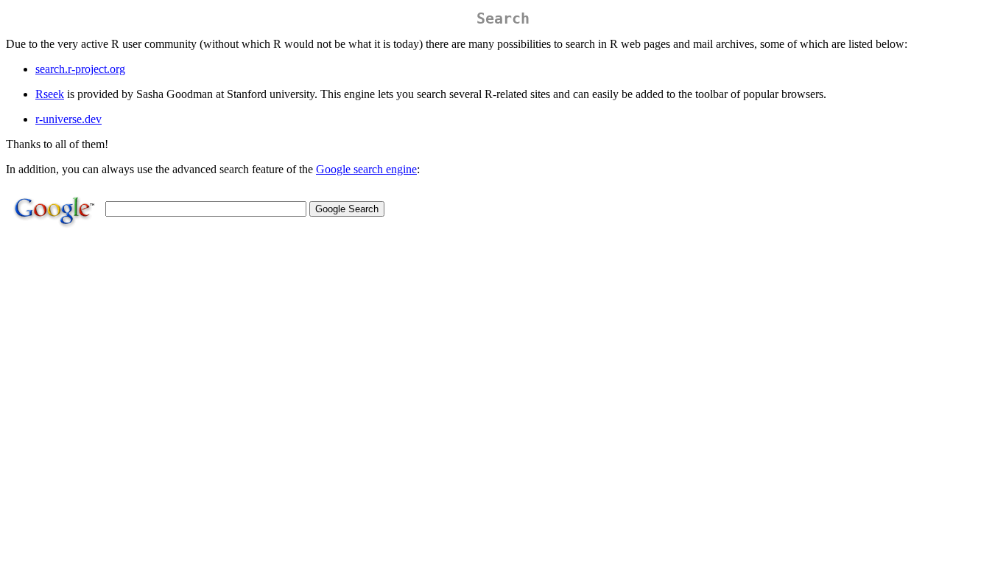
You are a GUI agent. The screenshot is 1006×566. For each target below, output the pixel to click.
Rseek (49, 94)
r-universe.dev (68, 119)
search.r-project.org (80, 69)
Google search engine (366, 169)
